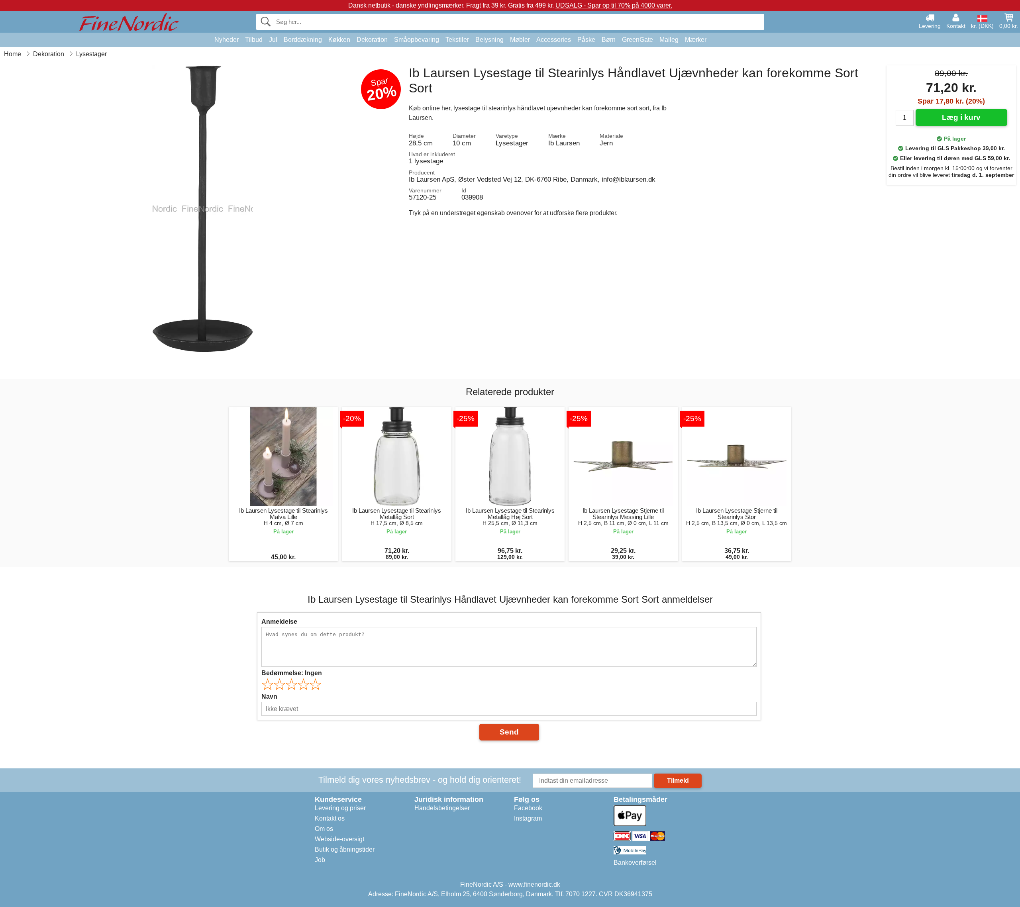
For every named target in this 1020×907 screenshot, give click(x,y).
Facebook (528, 808)
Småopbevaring (416, 39)
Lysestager (512, 143)
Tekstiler (457, 39)
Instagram (528, 818)
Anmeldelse (279, 621)
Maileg (669, 39)
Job (320, 859)
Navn (269, 696)
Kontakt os (330, 818)
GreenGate (637, 39)
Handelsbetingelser (442, 808)
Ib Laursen (564, 143)
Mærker (695, 39)
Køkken (339, 39)
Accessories (553, 39)
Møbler (520, 39)
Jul (273, 39)
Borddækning (303, 39)
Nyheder (226, 39)
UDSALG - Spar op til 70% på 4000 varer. (613, 5)
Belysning (489, 39)
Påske (586, 39)
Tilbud (254, 39)
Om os (324, 828)
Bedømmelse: (291, 673)
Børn (609, 39)
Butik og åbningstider (345, 849)
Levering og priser (340, 808)
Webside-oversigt (339, 839)
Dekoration (372, 39)
